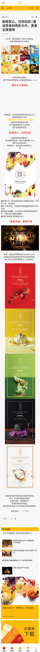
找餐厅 (28, 651)
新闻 (5, 17)
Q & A (36, 651)
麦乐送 (4, 651)
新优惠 (12, 651)
